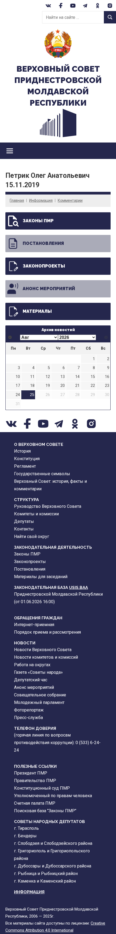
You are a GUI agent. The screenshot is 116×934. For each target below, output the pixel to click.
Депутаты (24, 521)
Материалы (37, 311)
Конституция (27, 458)
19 (48, 385)
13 (62, 376)
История (22, 451)
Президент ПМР (30, 773)
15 (93, 376)
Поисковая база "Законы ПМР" (45, 810)
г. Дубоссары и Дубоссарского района (52, 866)
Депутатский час (30, 679)
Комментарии (70, 200)
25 (32, 395)
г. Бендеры (25, 835)
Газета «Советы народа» (38, 672)
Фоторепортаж (29, 710)
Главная (17, 200)
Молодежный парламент (39, 702)
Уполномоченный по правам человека (53, 795)
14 (77, 376)
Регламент (25, 466)
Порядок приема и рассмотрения (47, 632)
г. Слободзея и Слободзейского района (53, 843)
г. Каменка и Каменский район (45, 881)
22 (93, 385)
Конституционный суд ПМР (42, 788)
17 (18, 385)
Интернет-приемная (34, 624)
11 (32, 376)
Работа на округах (32, 664)
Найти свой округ (31, 536)
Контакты (24, 529)
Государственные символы (42, 473)
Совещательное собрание (40, 694)
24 (18, 395)
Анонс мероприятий (49, 288)
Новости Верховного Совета (42, 649)
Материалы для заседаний (40, 576)
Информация (41, 200)
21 (77, 385)
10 (18, 376)
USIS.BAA (78, 587)
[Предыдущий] (10, 337)
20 (62, 385)
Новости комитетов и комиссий (46, 657)
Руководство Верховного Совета (47, 506)
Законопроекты (44, 266)
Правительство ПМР (35, 780)
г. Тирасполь (26, 828)
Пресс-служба (28, 717)
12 (48, 376)
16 (107, 376)
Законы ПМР (38, 220)
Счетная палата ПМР (34, 803)
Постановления (43, 243)
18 (32, 385)
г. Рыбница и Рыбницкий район (46, 873)
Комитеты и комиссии (36, 513)
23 (107, 385)
